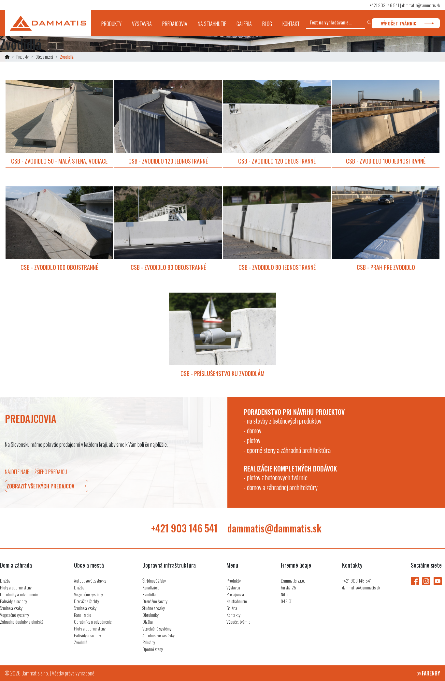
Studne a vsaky (11, 607)
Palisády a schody (13, 601)
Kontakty (233, 614)
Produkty (22, 56)
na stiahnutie (212, 24)
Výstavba (233, 587)
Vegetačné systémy (14, 614)
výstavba (142, 24)
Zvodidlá (80, 642)
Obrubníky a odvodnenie (18, 594)
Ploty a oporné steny (16, 587)
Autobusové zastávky (90, 580)
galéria (244, 24)
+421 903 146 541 (384, 5)
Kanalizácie (82, 614)
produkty (114, 24)
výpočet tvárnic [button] (398, 23)
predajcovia (174, 24)
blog (267, 24)
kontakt (291, 24)
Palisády (148, 642)
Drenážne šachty (86, 601)
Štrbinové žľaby (154, 580)
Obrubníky (150, 614)
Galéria (231, 607)
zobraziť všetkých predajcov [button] (40, 486)
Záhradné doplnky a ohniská (21, 621)
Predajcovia (235, 594)
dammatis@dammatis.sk (421, 5)
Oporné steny (152, 648)
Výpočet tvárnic (238, 621)
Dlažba (5, 580)
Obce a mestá (44, 56)
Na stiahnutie (236, 601)
